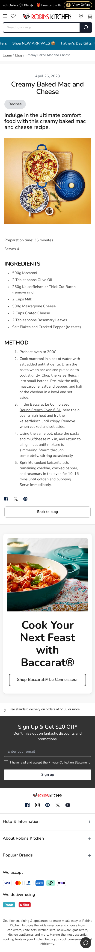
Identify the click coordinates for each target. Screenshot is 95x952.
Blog (18, 55)
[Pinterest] (47, 805)
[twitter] (16, 499)
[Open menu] (5, 16)
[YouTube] (67, 805)
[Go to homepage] (47, 16)
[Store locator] (80, 16)
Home (7, 55)
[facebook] (6, 499)
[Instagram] (37, 805)
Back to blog (47, 512)
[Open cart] (89, 16)
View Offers (78, 5)
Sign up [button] (47, 775)
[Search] (86, 27)
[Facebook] (27, 805)
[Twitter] (57, 805)
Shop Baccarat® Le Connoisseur (47, 680)
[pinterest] (25, 499)
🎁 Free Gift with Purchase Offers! (54, 5)
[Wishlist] (13, 16)
